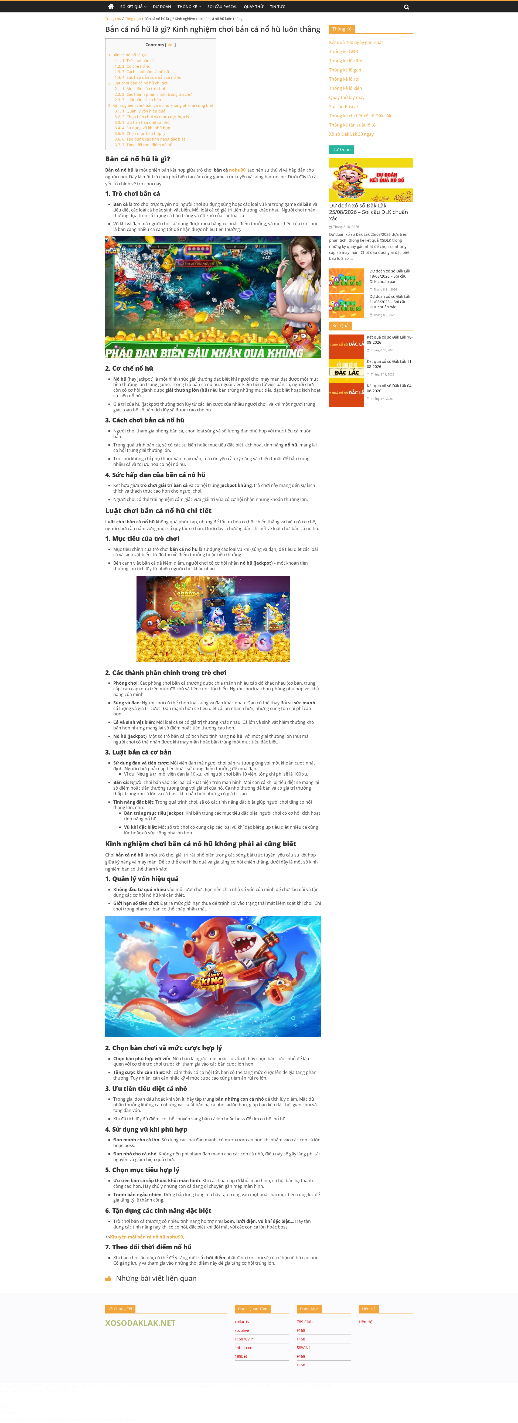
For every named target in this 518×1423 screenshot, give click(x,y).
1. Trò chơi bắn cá (135, 60)
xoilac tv (242, 1321)
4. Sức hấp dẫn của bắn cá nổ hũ (148, 77)
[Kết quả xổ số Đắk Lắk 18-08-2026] (348, 338)
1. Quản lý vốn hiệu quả (140, 111)
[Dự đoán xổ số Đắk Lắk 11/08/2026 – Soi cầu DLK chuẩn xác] (348, 297)
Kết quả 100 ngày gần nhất (356, 42)
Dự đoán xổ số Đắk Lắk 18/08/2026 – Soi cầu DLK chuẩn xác (390, 276)
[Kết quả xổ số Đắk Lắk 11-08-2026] (348, 362)
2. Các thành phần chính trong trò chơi (154, 94)
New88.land (69, 1390)
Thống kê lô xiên (345, 88)
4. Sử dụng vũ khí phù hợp (142, 127)
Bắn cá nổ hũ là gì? (127, 54)
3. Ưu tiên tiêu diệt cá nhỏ (142, 122)
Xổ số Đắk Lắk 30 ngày (351, 134)
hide (170, 44)
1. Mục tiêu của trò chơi (140, 88)
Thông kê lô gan (345, 70)
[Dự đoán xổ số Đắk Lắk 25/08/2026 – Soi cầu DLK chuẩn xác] (371, 162)
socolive (242, 1330)
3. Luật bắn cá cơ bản (138, 99)
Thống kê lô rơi (344, 79)
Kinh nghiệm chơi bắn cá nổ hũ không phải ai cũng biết (160, 105)
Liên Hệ (365, 1321)
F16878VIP (244, 1339)
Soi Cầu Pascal (222, 6)
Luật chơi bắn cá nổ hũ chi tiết (138, 83)
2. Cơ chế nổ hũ (133, 66)
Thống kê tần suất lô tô (352, 125)
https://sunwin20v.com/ (110, 1419)
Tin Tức (277, 6)
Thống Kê (187, 6)
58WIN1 (304, 1347)
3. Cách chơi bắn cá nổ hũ (142, 71)
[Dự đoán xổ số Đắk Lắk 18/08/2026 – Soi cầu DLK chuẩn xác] (348, 272)
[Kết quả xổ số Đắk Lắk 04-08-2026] (348, 386)
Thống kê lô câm (345, 61)
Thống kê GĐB (343, 51)
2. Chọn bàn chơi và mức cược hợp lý (152, 116)
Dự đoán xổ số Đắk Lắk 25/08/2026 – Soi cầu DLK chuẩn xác (368, 212)
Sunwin (7, 1412)
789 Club (305, 1321)
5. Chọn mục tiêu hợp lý (140, 133)
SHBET (37, 1385)
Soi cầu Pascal (343, 107)
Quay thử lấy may (346, 97)
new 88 (50, 1390)
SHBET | (330, 1385)
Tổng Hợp (133, 18)
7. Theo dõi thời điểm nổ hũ (143, 144)
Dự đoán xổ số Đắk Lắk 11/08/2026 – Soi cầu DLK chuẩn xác (390, 301)
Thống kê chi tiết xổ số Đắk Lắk (360, 116)
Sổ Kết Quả (131, 6)
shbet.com (244, 1347)
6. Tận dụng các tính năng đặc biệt (150, 139)
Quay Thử (254, 6)
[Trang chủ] (111, 6)
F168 (301, 1330)
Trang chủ (113, 18)
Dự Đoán (162, 6)
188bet (241, 1356)
